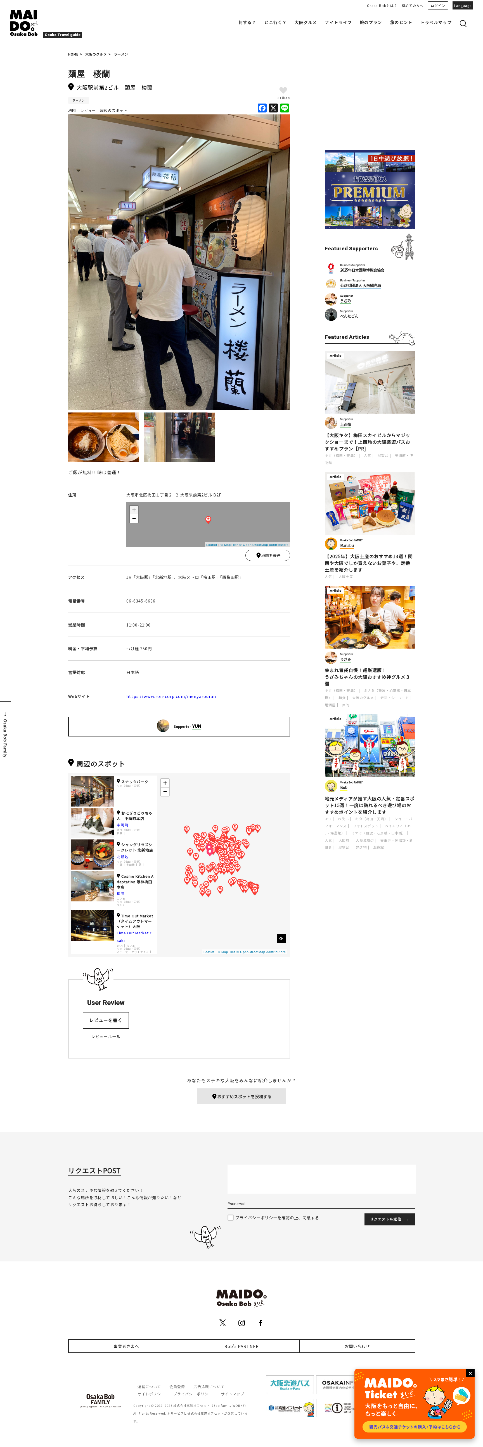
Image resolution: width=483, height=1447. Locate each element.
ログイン (438, 5)
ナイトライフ (338, 22)
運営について (149, 1386)
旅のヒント (401, 22)
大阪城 (343, 840)
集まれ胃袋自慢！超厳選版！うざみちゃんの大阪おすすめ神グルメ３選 (367, 677)
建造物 (361, 847)
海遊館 (378, 847)
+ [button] (134, 509)
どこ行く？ (275, 22)
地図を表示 (271, 555)
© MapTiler (229, 544)
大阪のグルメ (96, 54)
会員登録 (177, 1386)
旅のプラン (371, 22)
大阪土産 (345, 576)
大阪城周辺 (365, 840)
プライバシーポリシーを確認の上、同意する (277, 1217)
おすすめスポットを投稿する (244, 1096)
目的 (345, 704)
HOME (73, 54)
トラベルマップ (436, 22)
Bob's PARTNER (241, 1346)
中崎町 (123, 824)
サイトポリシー (151, 1393)
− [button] (134, 518)
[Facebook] (262, 108)
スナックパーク (134, 781)
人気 (367, 455)
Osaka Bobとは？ (382, 5)
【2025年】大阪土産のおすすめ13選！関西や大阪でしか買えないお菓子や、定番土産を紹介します (369, 563)
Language (463, 5)
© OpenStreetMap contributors (264, 544)
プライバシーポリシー (192, 1393)
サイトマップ (232, 1393)
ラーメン (121, 54)
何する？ (247, 22)
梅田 (121, 893)
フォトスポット (365, 825)
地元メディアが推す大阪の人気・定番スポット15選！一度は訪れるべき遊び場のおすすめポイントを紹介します (370, 805)
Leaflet (211, 544)
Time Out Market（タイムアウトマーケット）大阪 (135, 921)
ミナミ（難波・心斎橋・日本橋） (378, 833)
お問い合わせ (357, 1346)
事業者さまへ (126, 1346)
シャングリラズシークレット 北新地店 (135, 847)
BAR (120, 945)
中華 (119, 864)
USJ (328, 818)
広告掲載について (209, 1386)
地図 (72, 110)
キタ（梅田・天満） (129, 785)
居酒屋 (330, 704)
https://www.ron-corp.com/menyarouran (171, 696)
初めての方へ (412, 5)
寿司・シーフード (394, 697)
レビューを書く (105, 1020)
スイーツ (122, 951)
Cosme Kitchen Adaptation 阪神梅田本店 (135, 881)
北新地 (123, 856)
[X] (273, 108)
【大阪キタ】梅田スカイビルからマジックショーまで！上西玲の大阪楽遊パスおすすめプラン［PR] (367, 442)
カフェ (121, 898)
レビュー (88, 110)
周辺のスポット (113, 110)
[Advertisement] (370, 101)
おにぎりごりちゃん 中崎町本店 (135, 815)
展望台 (383, 455)
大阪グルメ (306, 22)
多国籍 (130, 864)
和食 (119, 833)
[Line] (284, 108)
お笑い (343, 818)
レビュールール (105, 1036)
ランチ (121, 904)
